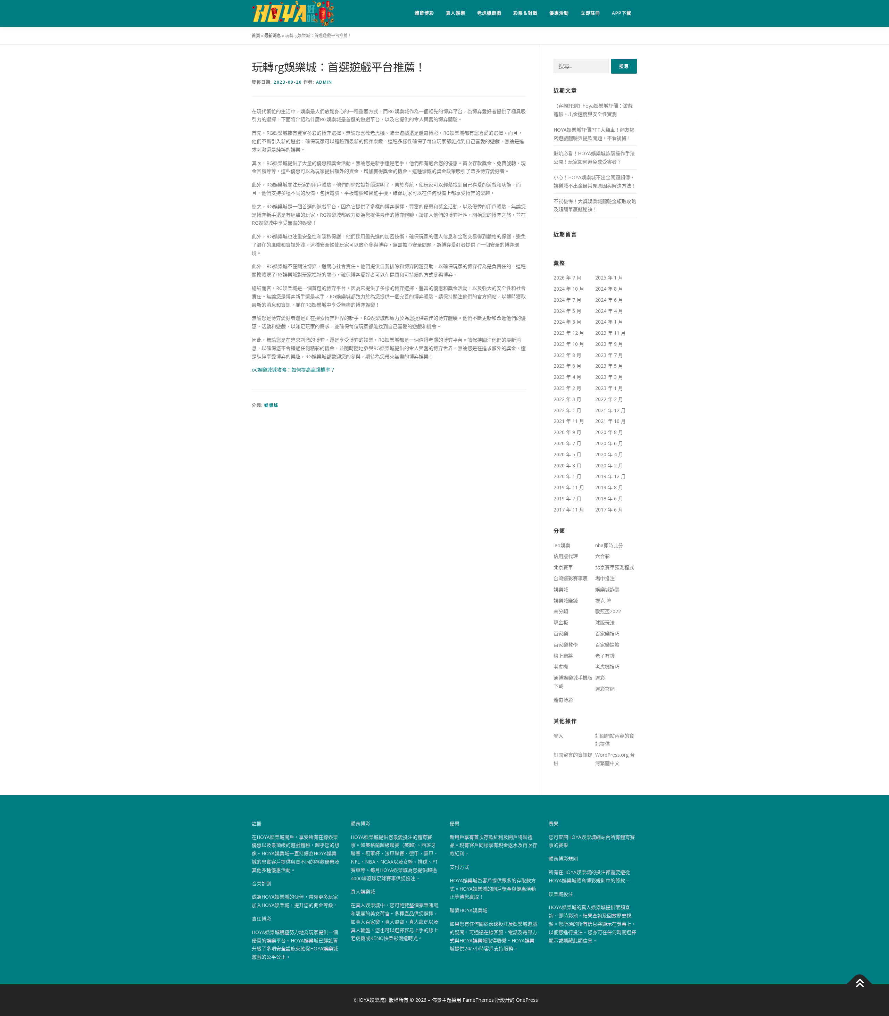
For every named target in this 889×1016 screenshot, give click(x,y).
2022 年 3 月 (567, 399)
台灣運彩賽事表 (571, 578)
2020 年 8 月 (609, 432)
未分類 (561, 611)
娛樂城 (271, 405)
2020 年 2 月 (609, 465)
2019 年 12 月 (610, 476)
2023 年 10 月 (569, 344)
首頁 (256, 36)
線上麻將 (563, 655)
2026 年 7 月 (567, 277)
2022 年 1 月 (567, 410)
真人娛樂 (455, 13)
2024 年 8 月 (609, 288)
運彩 (600, 677)
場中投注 (605, 578)
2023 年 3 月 (609, 377)
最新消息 (272, 36)
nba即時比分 (609, 545)
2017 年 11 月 (569, 509)
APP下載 (621, 13)
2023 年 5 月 (609, 366)
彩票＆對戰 (525, 13)
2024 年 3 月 (567, 321)
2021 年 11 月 (569, 421)
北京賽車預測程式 (614, 567)
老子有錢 (605, 655)
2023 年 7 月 (609, 355)
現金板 (561, 622)
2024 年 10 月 (569, 288)
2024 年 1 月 (609, 321)
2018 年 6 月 (609, 498)
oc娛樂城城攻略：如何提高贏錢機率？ (293, 369)
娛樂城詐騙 (607, 589)
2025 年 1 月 (609, 277)
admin (324, 82)
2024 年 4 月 (609, 311)
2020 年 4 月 (609, 454)
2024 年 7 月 (567, 300)
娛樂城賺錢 (566, 600)
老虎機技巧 (607, 666)
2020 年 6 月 (609, 443)
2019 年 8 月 (609, 487)
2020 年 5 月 (567, 454)
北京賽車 (563, 567)
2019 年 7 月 (567, 498)
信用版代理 (566, 556)
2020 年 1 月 (567, 476)
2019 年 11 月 (569, 487)
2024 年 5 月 (567, 311)
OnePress (527, 1000)
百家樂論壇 (607, 644)
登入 (558, 735)
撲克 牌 (603, 600)
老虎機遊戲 (489, 13)
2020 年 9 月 (567, 432)
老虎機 (561, 666)
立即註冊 (590, 13)
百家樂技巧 (607, 633)
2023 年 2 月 (567, 388)
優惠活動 (559, 13)
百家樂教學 (566, 644)
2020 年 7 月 (567, 443)
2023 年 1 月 (609, 388)
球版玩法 (605, 622)
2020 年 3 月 (567, 465)
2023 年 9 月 (609, 344)
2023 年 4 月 (567, 377)
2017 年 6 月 (609, 509)
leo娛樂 (562, 545)
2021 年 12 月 (610, 410)
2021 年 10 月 (610, 421)
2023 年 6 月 (567, 366)
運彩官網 (605, 688)
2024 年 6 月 (609, 300)
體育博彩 (424, 13)
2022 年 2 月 (609, 399)
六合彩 (602, 556)
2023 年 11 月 (610, 333)
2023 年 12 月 (569, 333)
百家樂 (561, 633)
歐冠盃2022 (608, 611)
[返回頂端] (859, 984)
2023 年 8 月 (567, 355)
